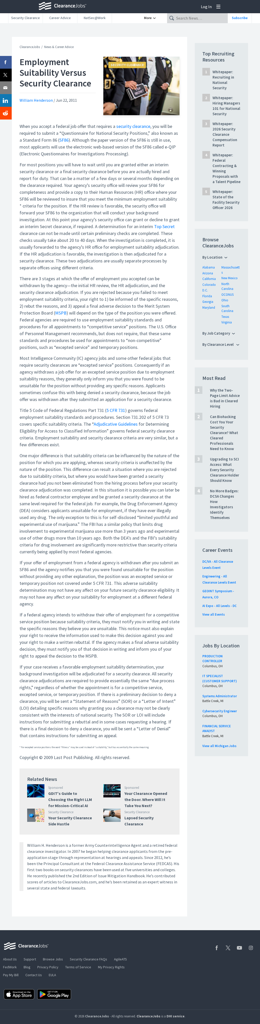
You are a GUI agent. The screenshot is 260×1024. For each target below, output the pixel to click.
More (148, 18)
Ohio (224, 300)
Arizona (207, 273)
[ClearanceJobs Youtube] (239, 948)
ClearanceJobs (30, 47)
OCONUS (227, 294)
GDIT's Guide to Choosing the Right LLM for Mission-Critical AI (70, 799)
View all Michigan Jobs (219, 746)
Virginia (226, 322)
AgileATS (120, 959)
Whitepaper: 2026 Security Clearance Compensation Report (225, 134)
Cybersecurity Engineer (219, 711)
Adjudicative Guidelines (116, 424)
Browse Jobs (53, 959)
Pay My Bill (11, 975)
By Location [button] (212, 257)
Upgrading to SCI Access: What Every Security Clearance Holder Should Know (224, 470)
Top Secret (164, 226)
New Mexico (229, 278)
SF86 (64, 140)
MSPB (61, 313)
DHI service (176, 1016)
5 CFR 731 (115, 410)
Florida (207, 296)
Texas (225, 317)
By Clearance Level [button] (218, 344)
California (209, 279)
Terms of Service (78, 967)
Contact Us (33, 975)
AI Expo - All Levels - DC (219, 606)
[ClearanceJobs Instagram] (251, 948)
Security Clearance (25, 18)
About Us (10, 959)
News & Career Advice (59, 47)
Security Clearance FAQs (88, 959)
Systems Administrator (219, 696)
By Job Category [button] (216, 333)
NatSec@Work (95, 18)
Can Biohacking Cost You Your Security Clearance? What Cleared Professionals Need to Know (224, 432)
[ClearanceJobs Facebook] (217, 948)
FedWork (10, 967)
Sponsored (55, 787)
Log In (206, 6)
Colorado (209, 285)
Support (30, 959)
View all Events (213, 614)
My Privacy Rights (111, 967)
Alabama (208, 267)
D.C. (205, 290)
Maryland (208, 307)
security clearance (133, 126)
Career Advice (60, 18)
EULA (52, 975)
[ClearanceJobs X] (228, 948)
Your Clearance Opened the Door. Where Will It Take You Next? (145, 799)
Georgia (207, 302)
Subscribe (240, 18)
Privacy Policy (47, 967)
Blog (27, 967)
